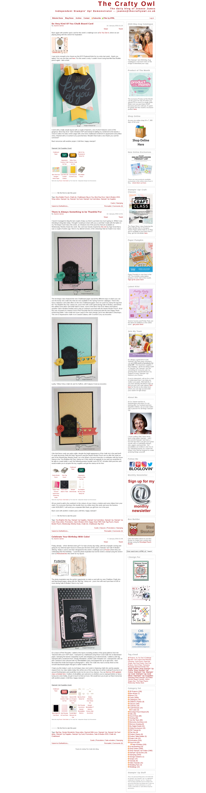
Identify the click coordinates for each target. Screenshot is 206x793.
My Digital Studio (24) (137, 726)
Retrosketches (62, 553)
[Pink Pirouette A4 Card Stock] (64, 705)
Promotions (69, 522)
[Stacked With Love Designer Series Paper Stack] (73, 689)
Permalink (107, 206)
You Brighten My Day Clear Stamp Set (81, 491)
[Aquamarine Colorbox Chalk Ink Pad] (64, 152)
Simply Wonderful (68, 732)
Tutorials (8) (134, 761)
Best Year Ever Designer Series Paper (56, 176)
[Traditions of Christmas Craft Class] (141, 223)
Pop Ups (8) (134, 732)
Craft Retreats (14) (136, 708)
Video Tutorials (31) (136, 763)
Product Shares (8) (136, 734)
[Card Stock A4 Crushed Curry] (73, 166)
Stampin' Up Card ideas (91, 199)
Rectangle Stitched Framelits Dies (138, 667)
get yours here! (138, 324)
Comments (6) (118, 743)
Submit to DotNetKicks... (60, 206)
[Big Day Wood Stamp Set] (81, 689)
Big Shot (101, 524)
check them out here (139, 183)
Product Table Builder (64, 180)
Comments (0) (118, 206)
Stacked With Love (91, 732)
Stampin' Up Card (76, 199)
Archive (78, 18)
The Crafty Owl (127, 3)
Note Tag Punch (107, 522)
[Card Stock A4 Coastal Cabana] (64, 166)
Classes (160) (134, 704)
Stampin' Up (65, 199)
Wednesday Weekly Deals (71, 524)
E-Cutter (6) (135, 710)
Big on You (90, 197)
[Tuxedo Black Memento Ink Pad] (73, 705)
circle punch (139, 661)
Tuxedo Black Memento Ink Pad (72, 715)
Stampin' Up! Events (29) (138, 753)
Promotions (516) (136, 740)
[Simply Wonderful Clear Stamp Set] (90, 689)
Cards (113, 203)
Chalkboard (81, 197)
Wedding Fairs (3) (136, 765)
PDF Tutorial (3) (135, 730)
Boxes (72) (133, 695)
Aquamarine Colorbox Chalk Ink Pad (64, 162)
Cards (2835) (134, 697)
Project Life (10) (135, 738)
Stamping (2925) (135, 755)
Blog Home (69, 18)
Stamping (119, 203)
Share (106, 29)
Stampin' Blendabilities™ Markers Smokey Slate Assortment (90, 709)
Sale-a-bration (110, 740)
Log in (152, 18)
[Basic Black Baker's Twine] (64, 481)
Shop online (56, 199)
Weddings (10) (135, 767)
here (73, 58)
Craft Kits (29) (134, 706)
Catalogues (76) (135, 700)
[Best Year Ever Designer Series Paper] (56, 166)
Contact (86, 18)
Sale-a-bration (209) (139, 744)
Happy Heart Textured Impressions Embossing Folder (56, 493)
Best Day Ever (100, 197)
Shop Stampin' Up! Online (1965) (141, 750)
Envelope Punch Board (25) (139, 712)
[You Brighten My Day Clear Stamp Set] (81, 481)
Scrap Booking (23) (136, 746)
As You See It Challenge (143, 658)
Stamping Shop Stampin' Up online (140, 677)
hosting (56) (134, 718)
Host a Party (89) (136, 716)
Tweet (121, 29)
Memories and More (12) (138, 722)
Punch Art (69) (135, 742)
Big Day (58, 732)
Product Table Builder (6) (138, 736)
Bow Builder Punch (62, 197)
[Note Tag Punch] (64, 467)
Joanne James (59, 26)
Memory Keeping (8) (137, 724)
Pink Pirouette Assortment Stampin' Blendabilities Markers (81, 709)
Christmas (131, 661)
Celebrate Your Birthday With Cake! (71, 537)
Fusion (107, 550)
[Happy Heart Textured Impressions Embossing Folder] (56, 481)
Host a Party (138, 665)
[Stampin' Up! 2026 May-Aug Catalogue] (141, 57)
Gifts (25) (133, 714)
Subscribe (97, 18)
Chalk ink (73, 197)
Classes (103, 528)
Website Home (57, 18)
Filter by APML (109, 18)
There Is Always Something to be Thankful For (77, 212)
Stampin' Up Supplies (108, 199)
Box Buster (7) (135, 693)
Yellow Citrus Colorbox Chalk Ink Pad (73, 162)
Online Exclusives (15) (137, 728)
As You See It (104, 33)
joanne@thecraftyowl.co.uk (136, 11)
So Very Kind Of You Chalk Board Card (72, 24)
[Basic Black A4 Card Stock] (56, 705)
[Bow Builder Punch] (81, 166)
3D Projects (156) (136, 691)
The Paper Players (142, 681)
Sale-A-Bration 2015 (113, 197)
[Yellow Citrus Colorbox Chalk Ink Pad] (73, 152)
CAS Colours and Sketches (142, 659)
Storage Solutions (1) (137, 757)
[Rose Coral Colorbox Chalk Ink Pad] (64, 689)
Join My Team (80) (136, 720)
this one (104, 227)
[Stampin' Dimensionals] (73, 481)
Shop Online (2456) (136, 748)
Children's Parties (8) (137, 702)
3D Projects (131, 658)
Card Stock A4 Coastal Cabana (64, 176)
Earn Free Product (138, 663)
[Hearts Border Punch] (56, 467)
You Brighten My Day (63, 520)
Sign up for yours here (135, 280)
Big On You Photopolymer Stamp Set (81, 154)
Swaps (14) (134, 759)
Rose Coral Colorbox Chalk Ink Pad (64, 699)
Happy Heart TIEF (95, 522)
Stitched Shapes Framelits (136, 679)
